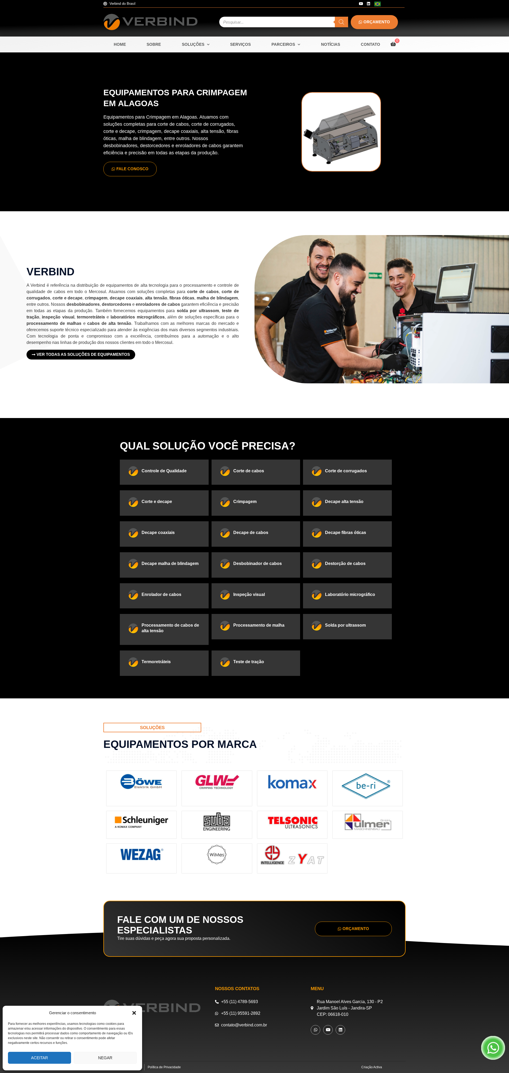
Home (120, 44)
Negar (105, 1058)
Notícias (330, 44)
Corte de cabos (248, 471)
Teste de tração (248, 661)
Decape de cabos (250, 532)
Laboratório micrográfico (350, 594)
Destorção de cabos (345, 563)
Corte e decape (157, 501)
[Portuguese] (377, 3)
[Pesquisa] (341, 22)
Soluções (193, 44)
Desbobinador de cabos (257, 563)
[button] (134, 1013)
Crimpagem (245, 501)
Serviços (240, 44)
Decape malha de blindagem (170, 563)
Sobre (154, 44)
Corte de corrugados (346, 471)
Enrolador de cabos (161, 594)
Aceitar (39, 1058)
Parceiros (283, 44)
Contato (370, 44)
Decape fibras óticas (345, 532)
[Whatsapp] (315, 1030)
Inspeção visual (249, 594)
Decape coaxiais (158, 532)
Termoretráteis (156, 661)
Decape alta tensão (344, 501)
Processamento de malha (258, 625)
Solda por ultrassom (345, 625)
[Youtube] (361, 3)
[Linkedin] (368, 3)
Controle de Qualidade (164, 471)
